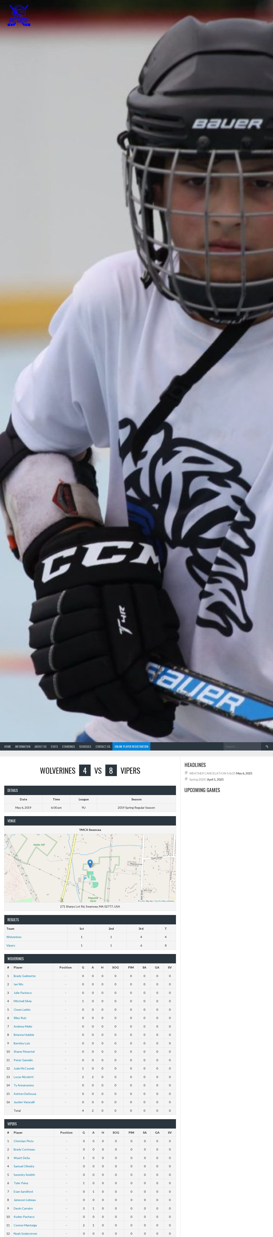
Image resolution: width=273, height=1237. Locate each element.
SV (170, 967)
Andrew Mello (23, 1026)
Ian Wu (18, 984)
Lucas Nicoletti (23, 1077)
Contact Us (103, 746)
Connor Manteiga (25, 1225)
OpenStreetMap (160, 901)
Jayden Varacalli (24, 1102)
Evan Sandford (23, 1191)
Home (7, 746)
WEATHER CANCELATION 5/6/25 (212, 773)
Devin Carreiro (23, 1208)
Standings (68, 746)
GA (157, 967)
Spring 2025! (197, 779)
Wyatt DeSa (22, 1158)
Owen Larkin (22, 1009)
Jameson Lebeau (25, 1200)
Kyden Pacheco (24, 1216)
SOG (115, 967)
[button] (90, 863)
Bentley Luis (22, 1043)
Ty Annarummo (24, 1085)
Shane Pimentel (24, 1051)
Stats (54, 746)
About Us (40, 746)
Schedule (85, 746)
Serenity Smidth (24, 1174)
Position (66, 967)
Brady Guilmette (25, 976)
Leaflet (142, 901)
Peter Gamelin (23, 1060)
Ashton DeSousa (25, 1094)
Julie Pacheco (23, 993)
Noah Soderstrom (25, 1233)
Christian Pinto (24, 1141)
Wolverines (14, 937)
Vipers (10, 945)
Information (22, 746)
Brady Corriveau (24, 1149)
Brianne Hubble (24, 1034)
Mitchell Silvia (23, 1001)
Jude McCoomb (24, 1068)
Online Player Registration (131, 746)
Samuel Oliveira (24, 1166)
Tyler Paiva (21, 1183)
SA (144, 967)
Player (18, 967)
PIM (131, 967)
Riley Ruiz (20, 1018)
